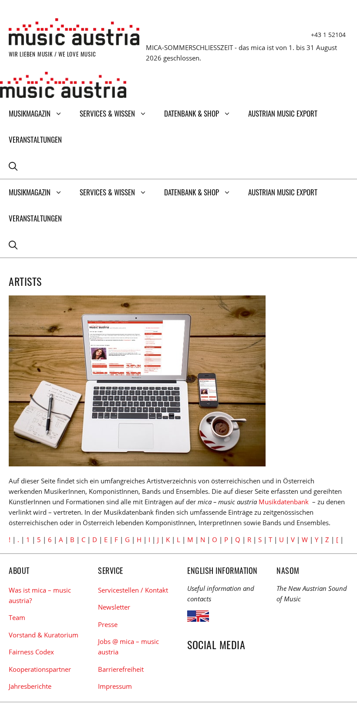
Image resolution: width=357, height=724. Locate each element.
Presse (108, 624)
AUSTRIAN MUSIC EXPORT (282, 113)
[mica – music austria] (63, 86)
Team (17, 617)
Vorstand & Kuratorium (43, 634)
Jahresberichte (30, 686)
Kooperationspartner (40, 669)
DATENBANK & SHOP (191, 113)
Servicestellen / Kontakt (133, 590)
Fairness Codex (31, 651)
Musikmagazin (30, 113)
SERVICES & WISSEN (107, 113)
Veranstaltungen (35, 139)
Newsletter (114, 607)
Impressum (115, 686)
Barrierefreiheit (121, 669)
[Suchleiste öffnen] (13, 166)
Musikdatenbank (284, 501)
